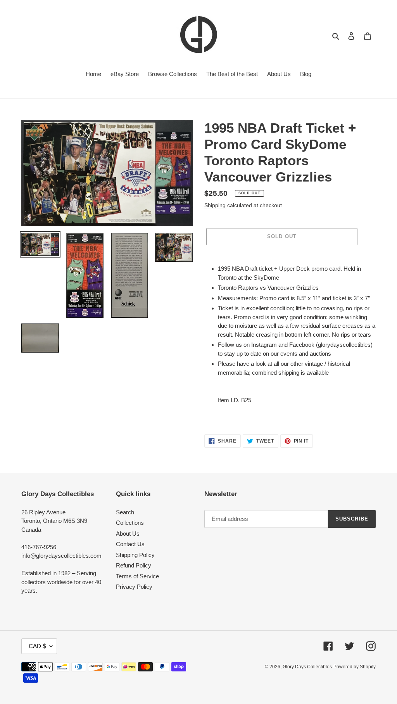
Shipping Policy (135, 555)
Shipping (215, 205)
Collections (130, 522)
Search (125, 512)
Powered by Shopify (354, 666)
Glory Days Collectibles (307, 666)
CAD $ (37, 646)
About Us (128, 533)
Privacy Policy (134, 586)
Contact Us (130, 544)
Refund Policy (133, 565)
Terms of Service (137, 576)
